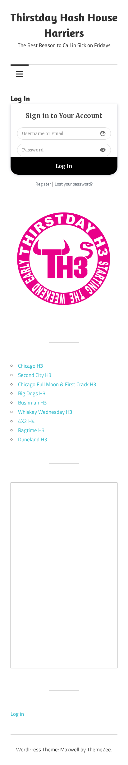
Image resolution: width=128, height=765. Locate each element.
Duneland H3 (32, 439)
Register (43, 184)
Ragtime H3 (31, 430)
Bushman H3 (32, 403)
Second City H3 (35, 375)
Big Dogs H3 (32, 393)
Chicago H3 (30, 366)
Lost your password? (74, 184)
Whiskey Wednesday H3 (45, 412)
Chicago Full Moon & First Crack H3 (57, 384)
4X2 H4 (26, 421)
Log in (17, 714)
